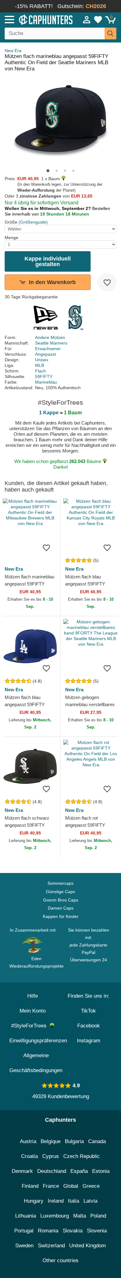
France (51, 1186)
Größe (11, 222)
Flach (40, 370)
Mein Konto (33, 1011)
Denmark (22, 1171)
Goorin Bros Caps (60, 899)
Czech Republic (81, 1156)
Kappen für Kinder (60, 916)
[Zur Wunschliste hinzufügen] (107, 282)
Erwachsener (48, 348)
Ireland (56, 1201)
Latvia (90, 1201)
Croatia (29, 1156)
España (79, 1171)
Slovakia (73, 1231)
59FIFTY (43, 376)
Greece (91, 1186)
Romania (48, 1231)
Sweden (24, 1246)
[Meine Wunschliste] (98, 19)
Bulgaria (74, 1141)
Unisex (41, 359)
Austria (28, 1141)
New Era (13, 50)
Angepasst (45, 354)
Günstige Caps (60, 891)
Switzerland (51, 1246)
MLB (39, 365)
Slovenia (97, 1231)
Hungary (33, 1201)
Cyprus (50, 1156)
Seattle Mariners (51, 343)
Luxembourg (54, 1216)
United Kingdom (87, 1246)
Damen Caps (61, 908)
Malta (79, 1216)
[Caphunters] (35, 19)
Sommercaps (60, 883)
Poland (98, 1216)
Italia (73, 1201)
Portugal (24, 1231)
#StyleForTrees (30, 1026)
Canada (97, 1141)
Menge (11, 237)
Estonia (101, 1171)
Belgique (50, 1141)
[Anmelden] (86, 19)
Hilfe (32, 996)
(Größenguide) (33, 222)
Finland (30, 1186)
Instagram (88, 1041)
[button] (48, 170)
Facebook (88, 1026)
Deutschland (51, 1171)
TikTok (88, 1011)
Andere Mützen (50, 337)
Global (70, 1186)
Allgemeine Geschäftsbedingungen (35, 1063)
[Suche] (110, 33)
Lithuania (25, 1216)
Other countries (60, 1260)
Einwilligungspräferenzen (38, 1041)
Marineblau (46, 382)
